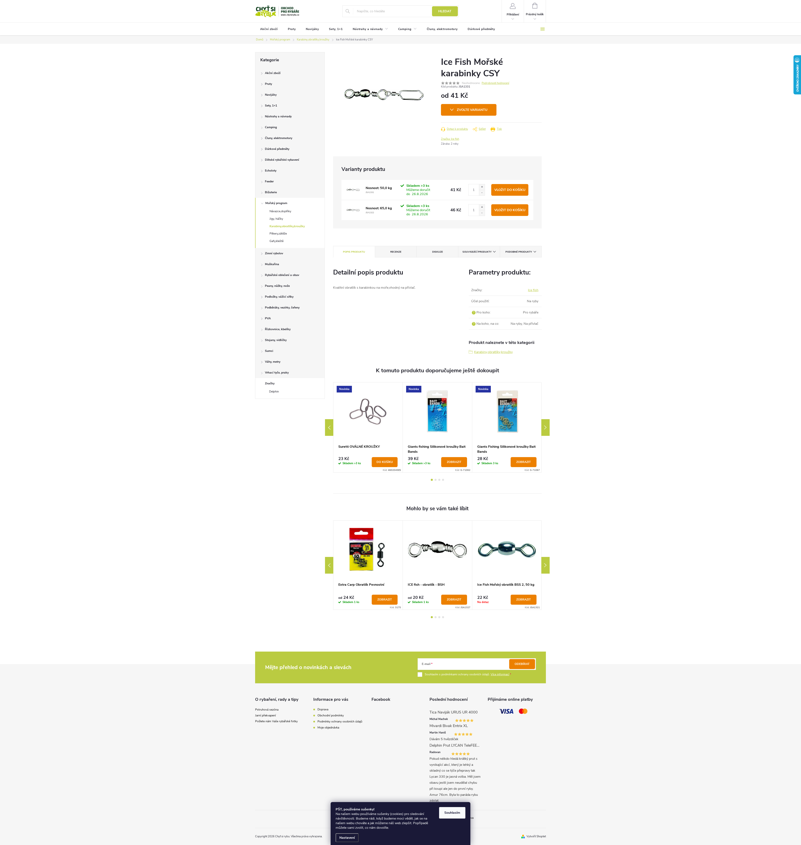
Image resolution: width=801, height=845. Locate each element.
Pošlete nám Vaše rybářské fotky (276, 721)
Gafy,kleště (276, 241)
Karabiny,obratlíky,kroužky (287, 226)
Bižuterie (271, 192)
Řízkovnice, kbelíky (278, 329)
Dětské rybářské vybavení (282, 160)
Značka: (450, 139)
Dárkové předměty (277, 149)
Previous (329, 427)
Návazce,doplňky (280, 211)
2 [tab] (436, 480)
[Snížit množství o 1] (482, 193)
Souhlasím (452, 812)
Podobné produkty (518, 251)
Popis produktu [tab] (354, 251)
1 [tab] (432, 480)
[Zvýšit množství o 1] (482, 187)
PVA (268, 318)
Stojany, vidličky (276, 340)
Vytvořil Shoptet (536, 836)
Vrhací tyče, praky (277, 373)
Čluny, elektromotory (278, 138)
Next (545, 427)
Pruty (268, 84)
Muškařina (272, 264)
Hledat (444, 11)
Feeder (269, 181)
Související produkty (476, 251)
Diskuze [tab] (437, 251)
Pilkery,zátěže (278, 234)
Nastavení (347, 837)
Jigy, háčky (276, 219)
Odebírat (522, 664)
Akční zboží (273, 73)
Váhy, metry (272, 362)
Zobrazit (454, 462)
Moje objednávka (328, 728)
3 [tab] (439, 480)
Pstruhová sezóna (266, 710)
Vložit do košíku (509, 190)
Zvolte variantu (472, 110)
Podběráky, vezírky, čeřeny (282, 308)
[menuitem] (269, 29)
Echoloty (270, 171)
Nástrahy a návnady (278, 116)
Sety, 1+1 (271, 106)
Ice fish (533, 290)
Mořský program (276, 203)
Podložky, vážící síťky (279, 297)
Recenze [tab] (395, 251)
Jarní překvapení (265, 715)
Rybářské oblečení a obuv (282, 275)
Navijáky (271, 95)
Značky (270, 383)
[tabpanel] (368, 427)
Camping (271, 127)
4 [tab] (443, 480)
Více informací (500, 674)
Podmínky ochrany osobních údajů (339, 721)
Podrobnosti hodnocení (495, 83)
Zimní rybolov (274, 253)
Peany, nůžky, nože (277, 286)
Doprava (322, 709)
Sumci (269, 351)
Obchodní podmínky (330, 715)
